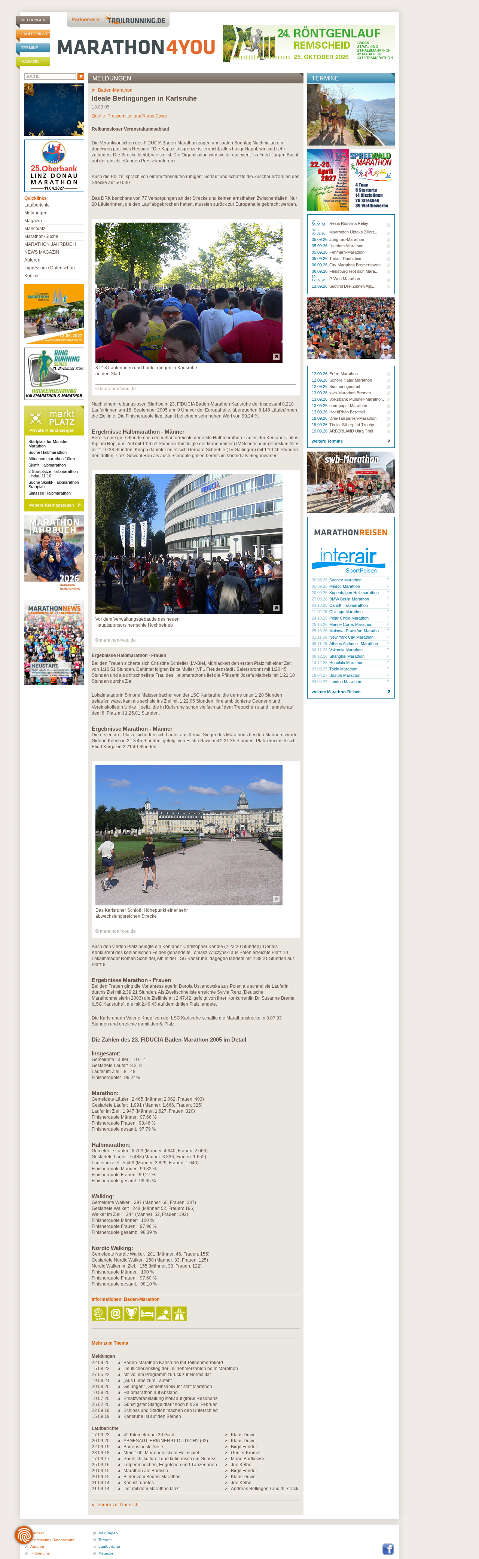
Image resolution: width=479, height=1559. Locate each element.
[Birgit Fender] (228, 1447)
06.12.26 (320, 650)
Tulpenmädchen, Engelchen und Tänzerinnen (170, 1464)
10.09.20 (101, 1392)
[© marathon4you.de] (189, 361)
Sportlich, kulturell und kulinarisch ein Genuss (169, 1458)
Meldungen (33, 20)
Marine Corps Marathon (350, 624)
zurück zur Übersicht (119, 1504)
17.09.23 (101, 1434)
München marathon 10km (51, 458)
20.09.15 (101, 1470)
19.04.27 (320, 675)
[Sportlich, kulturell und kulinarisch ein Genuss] (120, 1459)
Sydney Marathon (345, 580)
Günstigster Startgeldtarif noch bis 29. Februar (170, 1404)
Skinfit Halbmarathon (47, 465)
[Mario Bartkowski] (228, 1459)
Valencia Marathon (346, 650)
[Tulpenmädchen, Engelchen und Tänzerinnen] (120, 1465)
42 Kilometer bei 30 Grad (148, 1434)
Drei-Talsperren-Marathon (352, 418)
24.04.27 (320, 681)
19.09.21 (101, 1380)
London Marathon (345, 681)
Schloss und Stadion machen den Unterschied (170, 1410)
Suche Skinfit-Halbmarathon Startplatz (53, 484)
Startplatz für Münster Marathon (48, 443)
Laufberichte (35, 34)
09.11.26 (320, 643)
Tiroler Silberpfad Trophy (351, 424)
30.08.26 (320, 580)
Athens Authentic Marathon (353, 643)
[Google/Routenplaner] (180, 1314)
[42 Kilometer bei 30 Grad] (120, 1435)
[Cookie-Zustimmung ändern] (24, 1535)
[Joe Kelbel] (228, 1465)
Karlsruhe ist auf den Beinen (152, 1416)
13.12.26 (320, 662)
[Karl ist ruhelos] (120, 1483)
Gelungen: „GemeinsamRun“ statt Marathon (167, 1386)
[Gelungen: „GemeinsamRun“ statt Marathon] (120, 1386)
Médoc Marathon (344, 586)
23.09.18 (101, 1452)
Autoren (32, 260)
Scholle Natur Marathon (350, 380)
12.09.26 (320, 286)
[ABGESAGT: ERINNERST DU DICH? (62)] (120, 1441)
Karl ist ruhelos (138, 1482)
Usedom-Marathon (346, 246)
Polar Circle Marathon (349, 618)
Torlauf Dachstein (345, 258)
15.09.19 (101, 1416)
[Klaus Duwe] (228, 1435)
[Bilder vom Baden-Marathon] (120, 1477)
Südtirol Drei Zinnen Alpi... (352, 286)
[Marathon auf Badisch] (120, 1471)
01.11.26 (320, 637)
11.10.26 (320, 611)
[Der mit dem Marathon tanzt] (120, 1489)
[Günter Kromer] (228, 1453)
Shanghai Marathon (346, 656)
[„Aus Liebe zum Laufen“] (120, 1380)
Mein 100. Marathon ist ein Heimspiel (161, 1452)
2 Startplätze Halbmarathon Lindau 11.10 (53, 473)
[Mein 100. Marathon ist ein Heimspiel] (120, 1453)
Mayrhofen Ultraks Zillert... (353, 232)
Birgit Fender (244, 1446)
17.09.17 (101, 1458)
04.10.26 (320, 605)
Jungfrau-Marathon (346, 239)
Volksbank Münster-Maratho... (356, 399)
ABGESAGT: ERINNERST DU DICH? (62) (165, 1440)
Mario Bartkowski (248, 1458)
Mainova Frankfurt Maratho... (355, 631)
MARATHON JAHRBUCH (50, 244)
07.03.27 (320, 669)
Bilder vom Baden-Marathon (152, 1476)
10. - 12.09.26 (319, 278)
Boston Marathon (344, 675)
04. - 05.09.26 (319, 223)
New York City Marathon (351, 637)
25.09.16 (101, 1464)
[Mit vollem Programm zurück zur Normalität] (120, 1374)
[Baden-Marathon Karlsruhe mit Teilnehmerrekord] (120, 1362)
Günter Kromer (246, 1452)
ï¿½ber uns (40, 1553)
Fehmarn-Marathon (346, 252)
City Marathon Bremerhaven (355, 265)
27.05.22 (101, 1374)
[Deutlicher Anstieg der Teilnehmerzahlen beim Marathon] (120, 1368)
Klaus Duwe (243, 1434)
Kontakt (32, 275)
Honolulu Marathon (346, 662)
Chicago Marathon (346, 611)
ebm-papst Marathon (348, 405)
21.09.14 (101, 1482)
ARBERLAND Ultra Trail (351, 431)
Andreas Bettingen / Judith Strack (264, 1488)
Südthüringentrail (344, 386)
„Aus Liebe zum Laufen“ (147, 1380)
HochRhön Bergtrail (347, 412)
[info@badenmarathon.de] (116, 1314)
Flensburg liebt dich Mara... (353, 271)
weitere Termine (327, 441)
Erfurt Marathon (343, 374)
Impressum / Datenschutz (50, 267)
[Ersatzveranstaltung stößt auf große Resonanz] (120, 1398)
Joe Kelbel (242, 1464)
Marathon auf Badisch (145, 1470)
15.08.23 (101, 1368)
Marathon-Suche (41, 236)
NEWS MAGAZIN (41, 252)
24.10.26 (320, 618)
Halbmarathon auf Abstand (150, 1392)
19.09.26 (320, 418)
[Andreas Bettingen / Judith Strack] (228, 1489)
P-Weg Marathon (344, 278)
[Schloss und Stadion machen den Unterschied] (120, 1410)
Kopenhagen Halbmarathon (354, 592)
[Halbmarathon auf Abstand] (120, 1392)
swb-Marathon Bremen (350, 393)
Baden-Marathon (115, 90)
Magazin (30, 61)
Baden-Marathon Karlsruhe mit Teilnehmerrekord (173, 1362)
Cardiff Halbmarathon (348, 605)
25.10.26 (320, 624)
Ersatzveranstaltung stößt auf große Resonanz (170, 1398)
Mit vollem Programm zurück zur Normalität (167, 1374)
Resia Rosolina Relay (348, 223)
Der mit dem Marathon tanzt (151, 1488)
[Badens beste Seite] (120, 1447)
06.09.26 (320, 265)
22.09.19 (101, 1410)
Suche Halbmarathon (47, 452)
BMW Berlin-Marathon (349, 599)
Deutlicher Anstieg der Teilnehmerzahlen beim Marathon (180, 1368)
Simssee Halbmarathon (49, 493)
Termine (29, 48)
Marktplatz (34, 228)
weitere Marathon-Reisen (336, 692)
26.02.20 (101, 1404)
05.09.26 (320, 239)
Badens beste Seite (143, 1446)
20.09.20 (101, 1386)
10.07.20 (101, 1398)
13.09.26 (320, 393)
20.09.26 (320, 592)
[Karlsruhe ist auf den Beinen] (120, 1416)
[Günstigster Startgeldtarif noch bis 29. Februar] (120, 1404)
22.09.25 (101, 1362)
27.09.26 (320, 599)
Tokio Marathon (343, 669)
